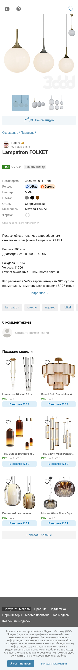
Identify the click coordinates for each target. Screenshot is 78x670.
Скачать (50, 341)
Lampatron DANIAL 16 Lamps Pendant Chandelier (18, 394)
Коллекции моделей (16, 621)
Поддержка (58, 609)
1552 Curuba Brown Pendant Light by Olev (18, 453)
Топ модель (60, 615)
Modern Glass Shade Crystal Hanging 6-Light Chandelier (57, 513)
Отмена (27, 341)
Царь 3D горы (12, 615)
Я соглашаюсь (20, 663)
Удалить (50, 341)
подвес (50, 307)
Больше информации (54, 663)
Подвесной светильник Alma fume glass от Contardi (18, 513)
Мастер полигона (37, 615)
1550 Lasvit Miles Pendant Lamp (57, 453)
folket (67, 307)
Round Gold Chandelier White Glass (57, 394)
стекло (32, 307)
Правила (40, 609)
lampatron (12, 307)
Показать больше (39, 535)
